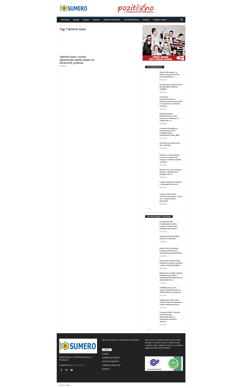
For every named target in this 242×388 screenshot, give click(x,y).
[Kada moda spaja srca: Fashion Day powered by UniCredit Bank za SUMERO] (151, 75)
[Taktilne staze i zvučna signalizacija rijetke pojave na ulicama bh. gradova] (78, 44)
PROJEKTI (86, 20)
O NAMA (76, 20)
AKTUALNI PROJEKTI (110, 361)
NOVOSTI (96, 20)
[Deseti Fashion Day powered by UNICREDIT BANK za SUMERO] (151, 88)
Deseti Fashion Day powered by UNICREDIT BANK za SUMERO (171, 86)
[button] (181, 20)
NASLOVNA (65, 20)
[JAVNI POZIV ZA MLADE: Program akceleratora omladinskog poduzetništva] (151, 252)
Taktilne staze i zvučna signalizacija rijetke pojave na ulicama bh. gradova (76, 59)
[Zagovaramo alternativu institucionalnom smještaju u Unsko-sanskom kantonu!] (151, 303)
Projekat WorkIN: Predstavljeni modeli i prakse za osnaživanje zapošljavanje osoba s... (169, 225)
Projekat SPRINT (160, 20)
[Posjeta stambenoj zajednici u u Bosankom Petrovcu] (151, 185)
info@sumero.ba (79, 365)
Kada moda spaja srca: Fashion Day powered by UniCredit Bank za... (169, 74)
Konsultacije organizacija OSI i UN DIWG (170, 144)
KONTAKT (146, 20)
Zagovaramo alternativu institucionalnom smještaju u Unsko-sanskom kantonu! (171, 302)
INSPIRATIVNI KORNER (112, 20)
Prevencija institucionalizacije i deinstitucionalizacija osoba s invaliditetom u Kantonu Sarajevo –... (171, 101)
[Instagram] (67, 370)
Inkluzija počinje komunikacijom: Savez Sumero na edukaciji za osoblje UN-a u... (169, 117)
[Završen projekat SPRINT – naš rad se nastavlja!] (151, 240)
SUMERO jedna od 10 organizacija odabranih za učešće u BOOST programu (170, 289)
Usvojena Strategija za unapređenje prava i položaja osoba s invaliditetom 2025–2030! (169, 131)
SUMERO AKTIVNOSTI (111, 358)
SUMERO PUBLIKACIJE (111, 365)
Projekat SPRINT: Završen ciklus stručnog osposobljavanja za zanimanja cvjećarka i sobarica (170, 317)
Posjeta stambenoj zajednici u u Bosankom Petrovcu (171, 183)
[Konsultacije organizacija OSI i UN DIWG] (151, 146)
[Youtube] (72, 370)
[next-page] (149, 209)
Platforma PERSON (131, 20)
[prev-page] (146, 209)
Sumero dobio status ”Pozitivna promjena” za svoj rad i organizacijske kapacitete (171, 197)
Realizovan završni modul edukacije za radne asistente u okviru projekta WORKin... (171, 263)
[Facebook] (61, 370)
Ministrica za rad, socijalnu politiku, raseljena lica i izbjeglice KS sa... (170, 171)
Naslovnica (62, 25)
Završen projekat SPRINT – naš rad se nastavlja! (170, 237)
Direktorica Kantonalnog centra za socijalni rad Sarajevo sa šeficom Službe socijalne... (170, 158)
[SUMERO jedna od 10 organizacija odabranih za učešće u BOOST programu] (151, 291)
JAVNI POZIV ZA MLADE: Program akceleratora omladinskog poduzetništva (171, 250)
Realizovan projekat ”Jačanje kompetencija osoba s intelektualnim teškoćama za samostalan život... (171, 276)
